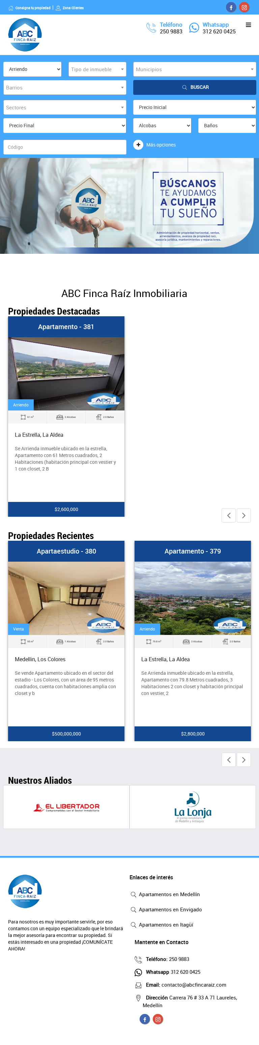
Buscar (200, 87)
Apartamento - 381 (66, 326)
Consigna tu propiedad (33, 7)
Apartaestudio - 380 (66, 551)
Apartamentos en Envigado (170, 909)
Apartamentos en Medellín (169, 894)
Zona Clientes (73, 7)
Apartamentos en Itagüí (165, 924)
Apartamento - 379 (193, 551)
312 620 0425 (219, 31)
